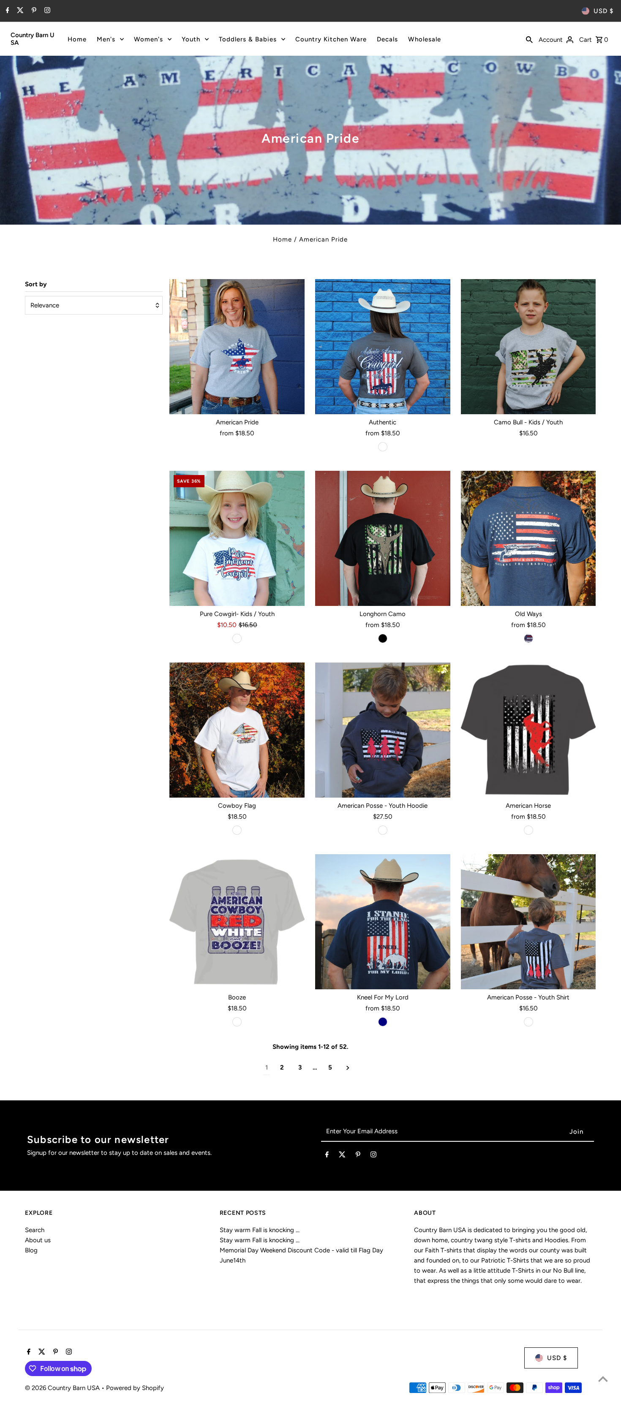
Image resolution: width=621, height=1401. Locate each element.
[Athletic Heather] (237, 1022)
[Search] (529, 39)
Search (34, 1230)
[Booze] (237, 921)
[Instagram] (46, 11)
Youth (191, 39)
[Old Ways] (528, 538)
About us (38, 1240)
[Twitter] (19, 11)
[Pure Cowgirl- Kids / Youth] (237, 538)
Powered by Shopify (135, 1388)
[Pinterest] (33, 11)
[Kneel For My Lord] (382, 921)
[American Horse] (528, 730)
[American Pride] (237, 346)
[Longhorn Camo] (382, 538)
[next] (348, 1067)
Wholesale (424, 39)
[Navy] (528, 638)
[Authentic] (382, 346)
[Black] (383, 638)
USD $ (603, 11)
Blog (31, 1250)
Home (77, 39)
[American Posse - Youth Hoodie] (382, 730)
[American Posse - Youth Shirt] (528, 921)
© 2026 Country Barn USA (63, 1388)
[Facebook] (6, 11)
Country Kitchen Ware (331, 39)
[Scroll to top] (603, 1378)
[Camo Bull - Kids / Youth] (528, 346)
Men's (106, 39)
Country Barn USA (32, 38)
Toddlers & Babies (248, 39)
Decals (387, 39)
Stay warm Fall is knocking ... (260, 1230)
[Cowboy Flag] (237, 730)
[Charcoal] (383, 447)
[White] (237, 638)
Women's (148, 39)
